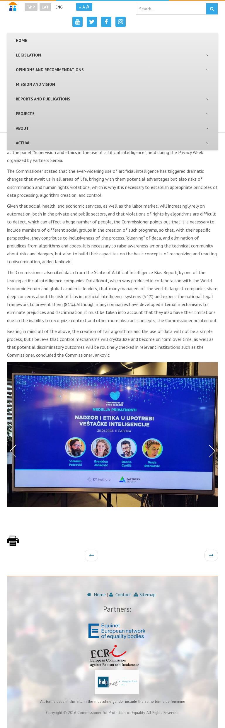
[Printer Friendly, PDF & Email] (13, 544)
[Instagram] (120, 22)
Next (213, 450)
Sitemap (147, 594)
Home (99, 594)
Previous (11, 450)
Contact (122, 594)
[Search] (212, 8)
